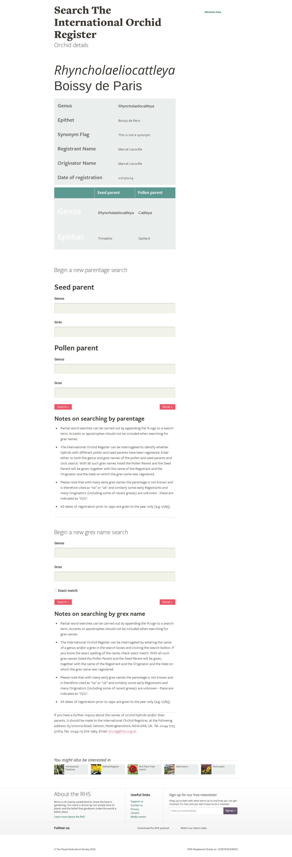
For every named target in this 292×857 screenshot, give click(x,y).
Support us (137, 801)
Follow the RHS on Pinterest (97, 828)
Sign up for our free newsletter (193, 795)
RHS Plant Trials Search (147, 768)
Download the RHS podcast (153, 828)
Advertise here (212, 12)
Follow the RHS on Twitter (82, 828)
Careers (135, 812)
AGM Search (182, 766)
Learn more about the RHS (69, 816)
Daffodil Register (110, 766)
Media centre (138, 816)
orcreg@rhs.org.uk (122, 731)
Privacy (135, 809)
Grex (58, 322)
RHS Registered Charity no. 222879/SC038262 (213, 849)
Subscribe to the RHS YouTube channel (90, 828)
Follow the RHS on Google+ (105, 828)
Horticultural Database (72, 768)
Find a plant (219, 766)
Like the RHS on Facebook (75, 828)
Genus (59, 298)
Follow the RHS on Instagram (112, 828)
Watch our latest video (194, 828)
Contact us (137, 805)
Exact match (68, 591)
